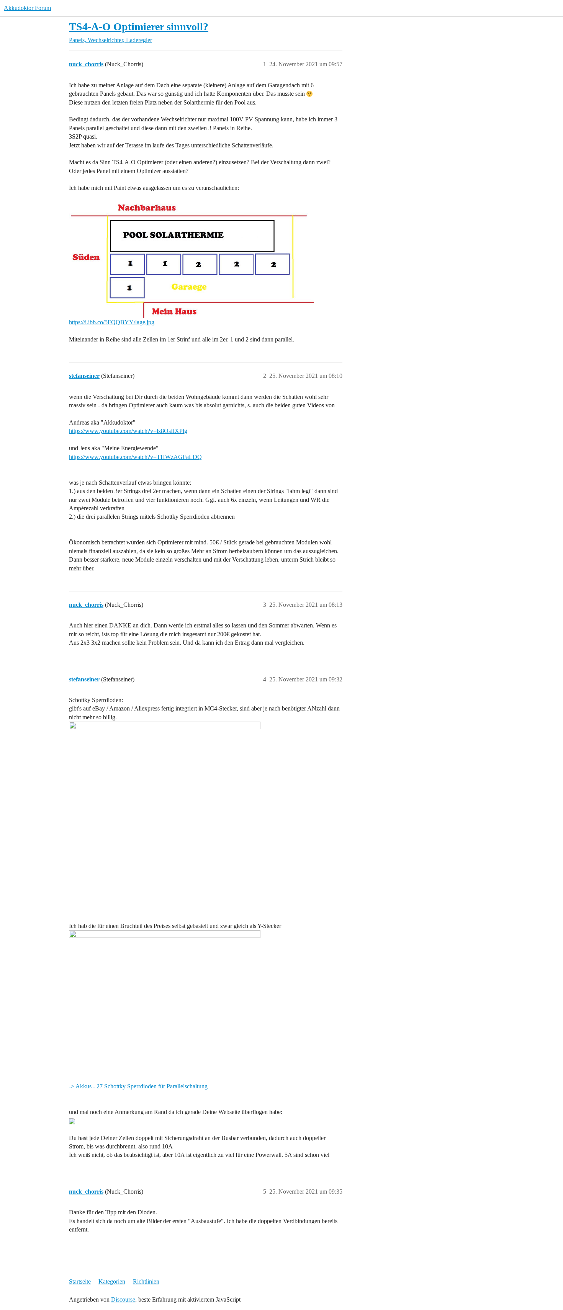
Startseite (80, 1281)
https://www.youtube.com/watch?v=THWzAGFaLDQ (135, 457)
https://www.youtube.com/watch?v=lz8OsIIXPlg (128, 431)
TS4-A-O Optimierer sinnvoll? (138, 27)
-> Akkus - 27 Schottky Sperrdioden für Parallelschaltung (138, 1086)
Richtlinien (146, 1281)
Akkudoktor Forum (27, 8)
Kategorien (111, 1281)
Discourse (123, 1299)
